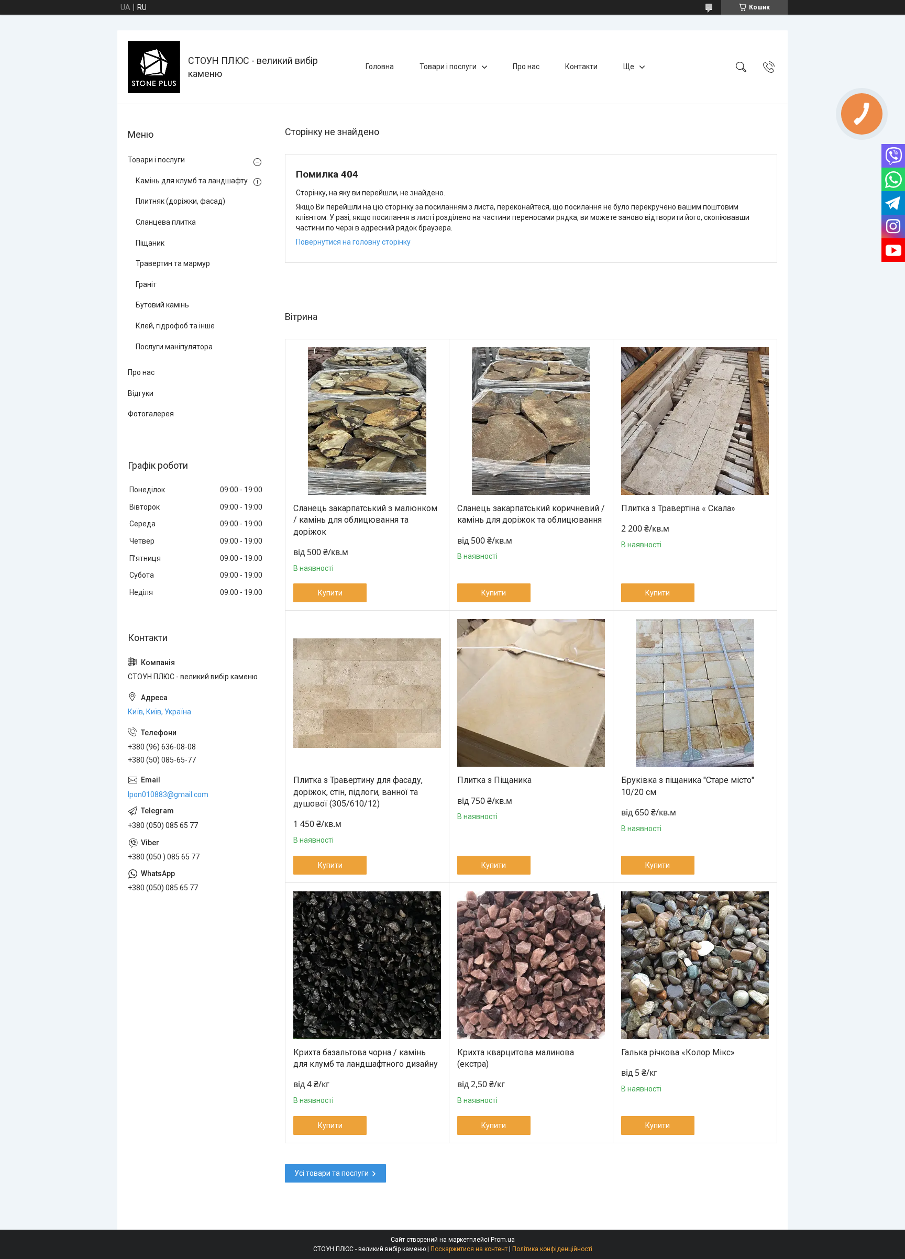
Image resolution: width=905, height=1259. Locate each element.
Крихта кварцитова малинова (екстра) (515, 1058)
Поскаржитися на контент (469, 1249)
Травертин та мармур (173, 263)
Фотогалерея (151, 414)
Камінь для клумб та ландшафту (192, 180)
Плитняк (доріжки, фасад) (180, 201)
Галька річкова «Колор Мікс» (678, 1052)
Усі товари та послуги (331, 1173)
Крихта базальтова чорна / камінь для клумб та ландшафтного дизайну (365, 1058)
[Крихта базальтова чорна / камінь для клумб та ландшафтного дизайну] (367, 965)
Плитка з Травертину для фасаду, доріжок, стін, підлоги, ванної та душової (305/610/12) (358, 792)
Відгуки (140, 393)
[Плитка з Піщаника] (531, 693)
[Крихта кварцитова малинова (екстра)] (531, 965)
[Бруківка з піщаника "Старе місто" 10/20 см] (695, 693)
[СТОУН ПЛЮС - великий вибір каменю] (154, 67)
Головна (380, 66)
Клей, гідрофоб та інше (175, 326)
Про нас (526, 66)
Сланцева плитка (166, 222)
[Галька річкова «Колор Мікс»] (695, 965)
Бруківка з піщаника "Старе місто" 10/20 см (687, 786)
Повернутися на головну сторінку (353, 242)
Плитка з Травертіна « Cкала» (678, 508)
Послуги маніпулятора (174, 347)
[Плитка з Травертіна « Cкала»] (695, 421)
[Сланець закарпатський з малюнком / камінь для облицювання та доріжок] (367, 421)
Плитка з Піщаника (494, 780)
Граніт (146, 284)
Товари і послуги (448, 66)
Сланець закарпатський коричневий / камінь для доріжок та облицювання (531, 514)
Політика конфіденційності (552, 1249)
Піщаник (150, 243)
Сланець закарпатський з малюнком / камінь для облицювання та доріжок (365, 520)
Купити (330, 593)
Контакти (581, 66)
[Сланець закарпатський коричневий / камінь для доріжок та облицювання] (531, 421)
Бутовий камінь (162, 305)
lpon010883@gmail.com (168, 794)
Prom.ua (503, 1239)
